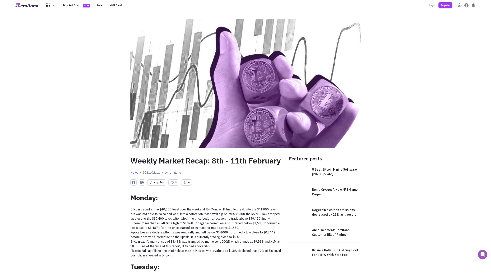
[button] (50, 5)
